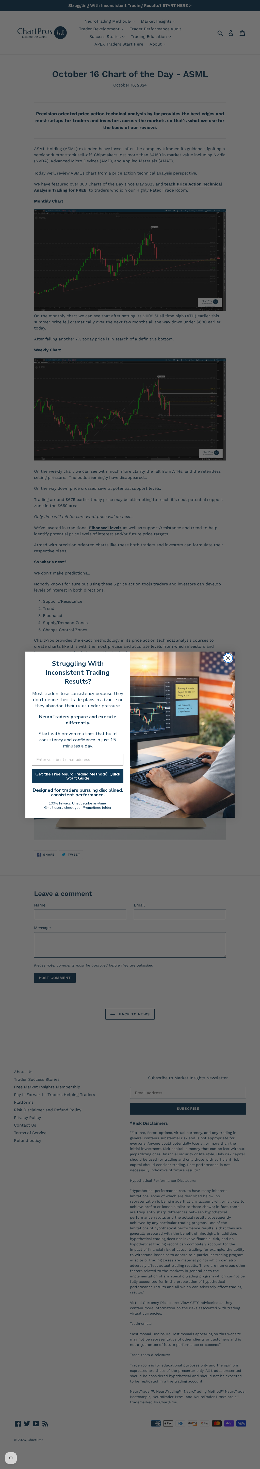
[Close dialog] (228, 658)
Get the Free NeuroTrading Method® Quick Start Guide (77, 776)
